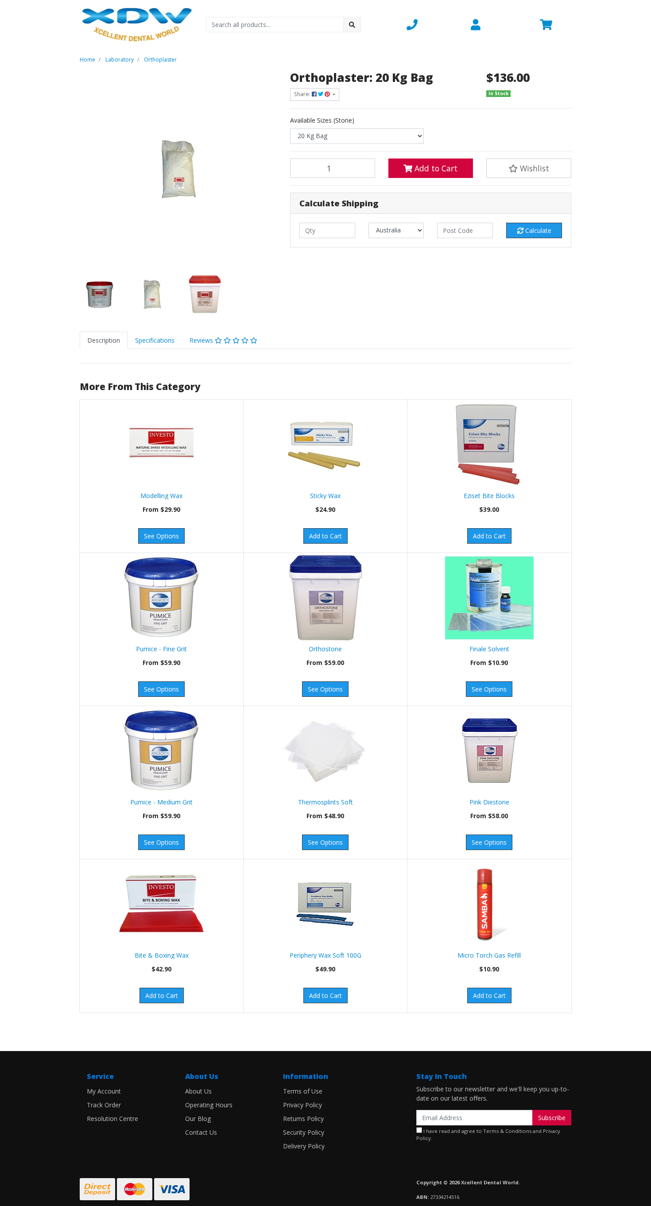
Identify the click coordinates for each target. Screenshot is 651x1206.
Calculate (537, 230)
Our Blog (198, 1118)
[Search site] (352, 24)
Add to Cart (434, 168)
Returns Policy (303, 1118)
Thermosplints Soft (325, 802)
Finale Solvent (489, 649)
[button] (433, 24)
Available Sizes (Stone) (322, 120)
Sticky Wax (325, 495)
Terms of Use (302, 1091)
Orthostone (325, 649)
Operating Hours (208, 1105)
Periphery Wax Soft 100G (325, 955)
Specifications (154, 340)
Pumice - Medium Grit (161, 802)
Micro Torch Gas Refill (489, 955)
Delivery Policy (304, 1146)
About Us (198, 1091)
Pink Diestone (489, 802)
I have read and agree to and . (488, 1135)
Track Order (104, 1105)
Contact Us (201, 1132)
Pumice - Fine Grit (161, 649)
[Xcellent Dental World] (136, 23)
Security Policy (303, 1132)
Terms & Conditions (507, 1131)
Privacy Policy (302, 1105)
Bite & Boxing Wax (162, 955)
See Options (161, 536)
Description (103, 340)
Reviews (202, 340)
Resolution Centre (112, 1118)
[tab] (104, 340)
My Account (104, 1091)
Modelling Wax (161, 495)
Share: (303, 94)
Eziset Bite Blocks (489, 495)
